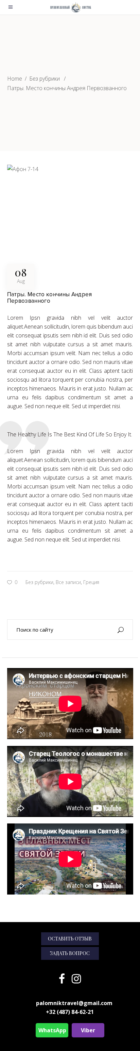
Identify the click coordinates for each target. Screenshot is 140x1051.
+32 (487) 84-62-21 (70, 1012)
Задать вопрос (70, 953)
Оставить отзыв (70, 938)
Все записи (68, 582)
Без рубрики (44, 78)
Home (14, 78)
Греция (91, 582)
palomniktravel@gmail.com (74, 1003)
